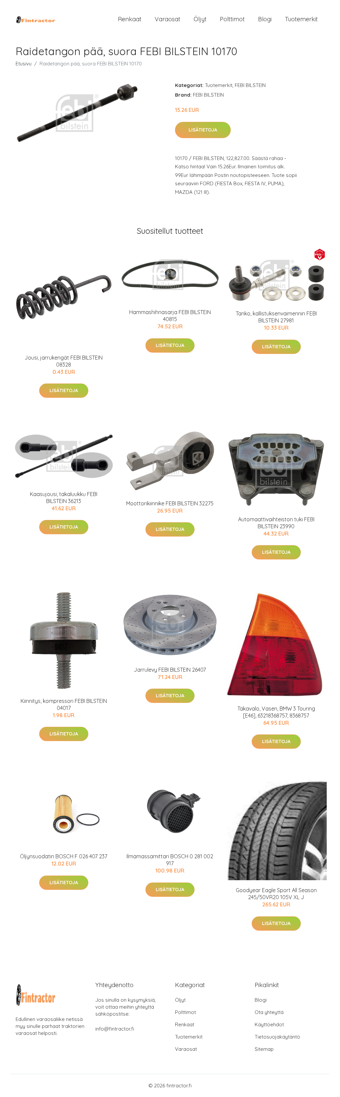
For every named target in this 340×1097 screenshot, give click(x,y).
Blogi (265, 19)
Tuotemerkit (301, 19)
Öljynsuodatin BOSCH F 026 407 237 (63, 856)
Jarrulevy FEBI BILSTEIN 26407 (170, 669)
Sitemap (264, 1049)
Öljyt (200, 19)
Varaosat (167, 19)
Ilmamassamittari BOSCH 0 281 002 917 (170, 860)
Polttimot (232, 19)
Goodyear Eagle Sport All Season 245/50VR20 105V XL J (276, 893)
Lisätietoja (203, 130)
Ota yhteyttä (269, 1012)
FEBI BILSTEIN (250, 85)
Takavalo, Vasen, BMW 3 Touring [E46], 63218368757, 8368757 (276, 712)
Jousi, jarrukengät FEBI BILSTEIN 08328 (64, 361)
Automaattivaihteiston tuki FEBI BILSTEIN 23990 (276, 523)
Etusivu (24, 63)
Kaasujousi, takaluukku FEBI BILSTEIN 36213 (63, 497)
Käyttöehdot (269, 1024)
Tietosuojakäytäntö (277, 1037)
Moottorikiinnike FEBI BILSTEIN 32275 (169, 503)
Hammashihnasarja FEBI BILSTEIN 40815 (170, 315)
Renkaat (129, 19)
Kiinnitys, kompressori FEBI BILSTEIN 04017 (64, 704)
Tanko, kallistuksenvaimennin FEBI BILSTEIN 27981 (276, 317)
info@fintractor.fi (114, 1029)
